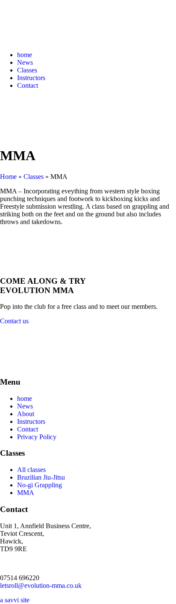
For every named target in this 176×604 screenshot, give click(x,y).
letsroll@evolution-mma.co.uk (41, 585)
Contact (27, 85)
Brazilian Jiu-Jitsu (41, 477)
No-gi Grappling (39, 485)
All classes (31, 469)
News (25, 62)
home (24, 54)
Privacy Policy (36, 436)
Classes (27, 70)
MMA (25, 492)
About (25, 413)
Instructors (31, 77)
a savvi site (14, 600)
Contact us (14, 321)
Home (8, 176)
